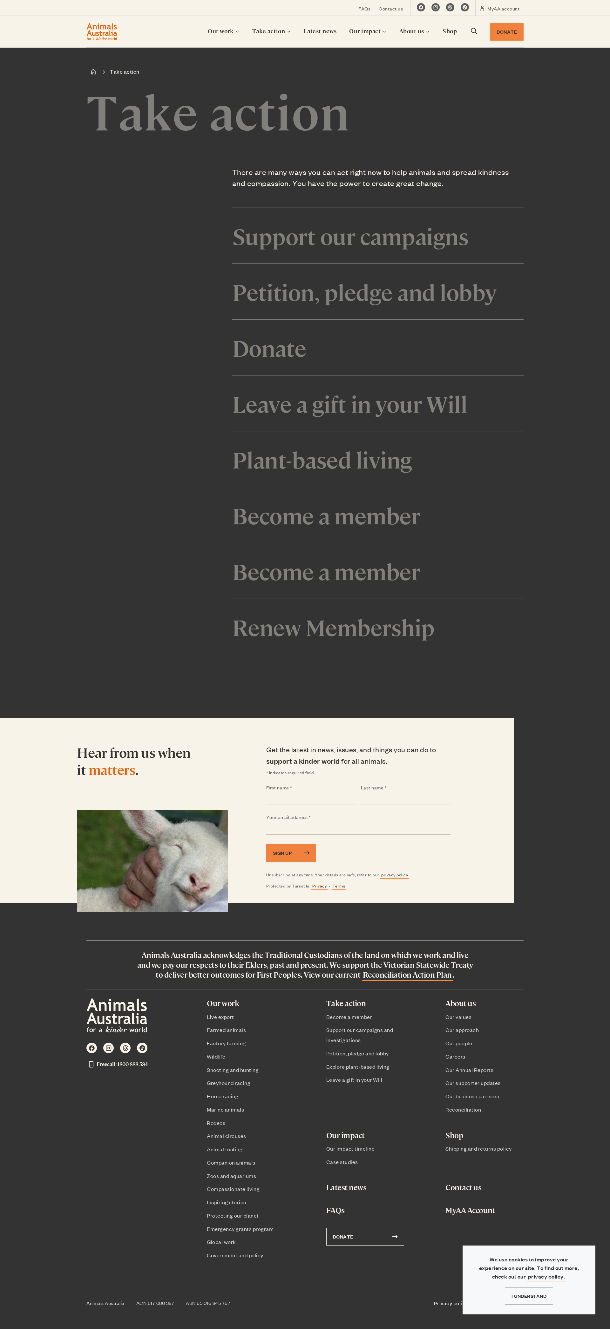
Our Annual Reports (469, 1069)
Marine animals (225, 1109)
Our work (221, 31)
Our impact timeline (350, 1148)
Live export (220, 1016)
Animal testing (224, 1149)
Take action (269, 31)
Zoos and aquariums (231, 1175)
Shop (450, 31)
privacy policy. (546, 1276)
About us (412, 31)
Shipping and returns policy (478, 1148)
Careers (455, 1056)
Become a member (349, 1016)
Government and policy (235, 1255)
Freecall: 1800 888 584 (122, 1064)
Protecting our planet (233, 1215)
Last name (386, 788)
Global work (221, 1241)
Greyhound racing (228, 1082)
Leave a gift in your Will (354, 1079)
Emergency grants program (240, 1228)
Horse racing (222, 1096)
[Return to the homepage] (101, 31)
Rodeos (216, 1122)
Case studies (342, 1161)
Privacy (319, 886)
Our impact (365, 31)
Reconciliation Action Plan (407, 974)
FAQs (364, 8)
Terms (339, 886)
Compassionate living (233, 1188)
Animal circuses (226, 1135)
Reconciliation (463, 1109)
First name (291, 788)
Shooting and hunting (233, 1069)
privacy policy (394, 875)
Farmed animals (226, 1029)
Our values (458, 1016)
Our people (458, 1043)
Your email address (301, 817)
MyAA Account (470, 1210)
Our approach (462, 1029)
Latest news (320, 31)
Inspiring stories (226, 1202)
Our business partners (472, 1096)
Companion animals (231, 1162)
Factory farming (226, 1043)
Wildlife (216, 1056)
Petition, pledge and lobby (357, 1053)
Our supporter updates (473, 1082)
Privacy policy (451, 1302)
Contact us (391, 8)
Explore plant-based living (358, 1066)
